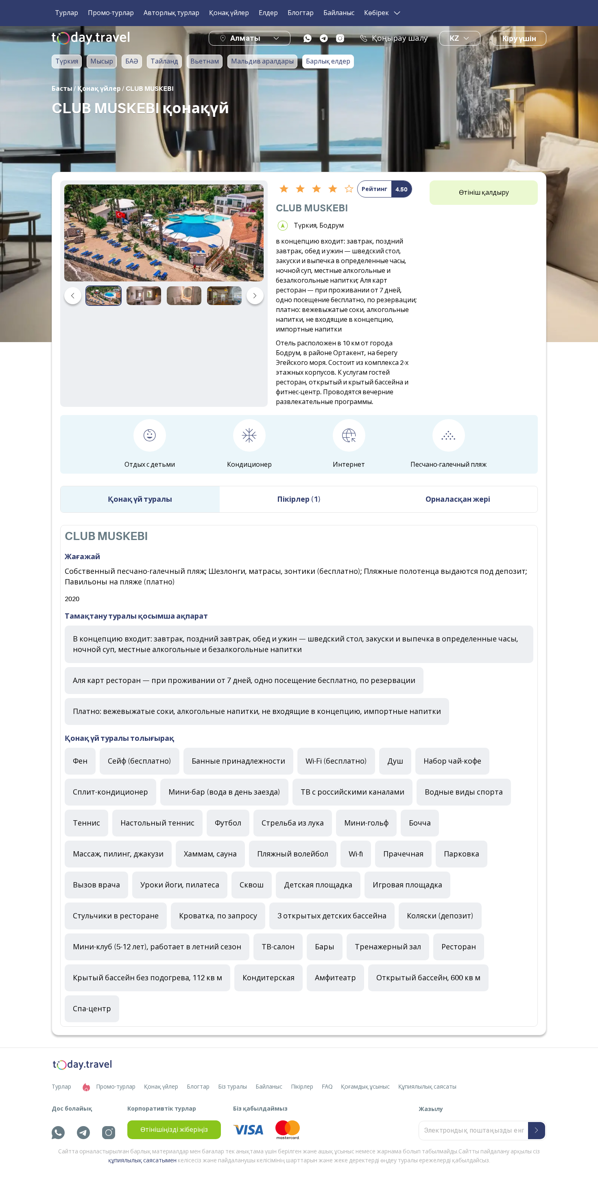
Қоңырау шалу (400, 38)
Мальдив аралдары (262, 61)
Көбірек (376, 13)
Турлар (66, 13)
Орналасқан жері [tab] (458, 499)
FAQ (327, 1086)
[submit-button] (536, 1130)
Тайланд (164, 61)
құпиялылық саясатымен (142, 1160)
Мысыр (101, 61)
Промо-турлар (111, 13)
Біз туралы (232, 1086)
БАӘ (131, 61)
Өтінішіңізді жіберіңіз (174, 1129)
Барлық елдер (328, 61)
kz (454, 38)
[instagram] (340, 38)
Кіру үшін (519, 39)
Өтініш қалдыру (484, 192)
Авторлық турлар (171, 13)
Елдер (268, 13)
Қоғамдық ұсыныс (365, 1086)
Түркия (66, 61)
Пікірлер (302, 1086)
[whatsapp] (307, 38)
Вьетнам (204, 61)
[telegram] (324, 38)
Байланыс (338, 13)
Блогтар (301, 13)
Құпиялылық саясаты (427, 1086)
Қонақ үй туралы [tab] (140, 499)
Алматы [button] (245, 38)
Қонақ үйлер (229, 13)
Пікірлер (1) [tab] (299, 499)
